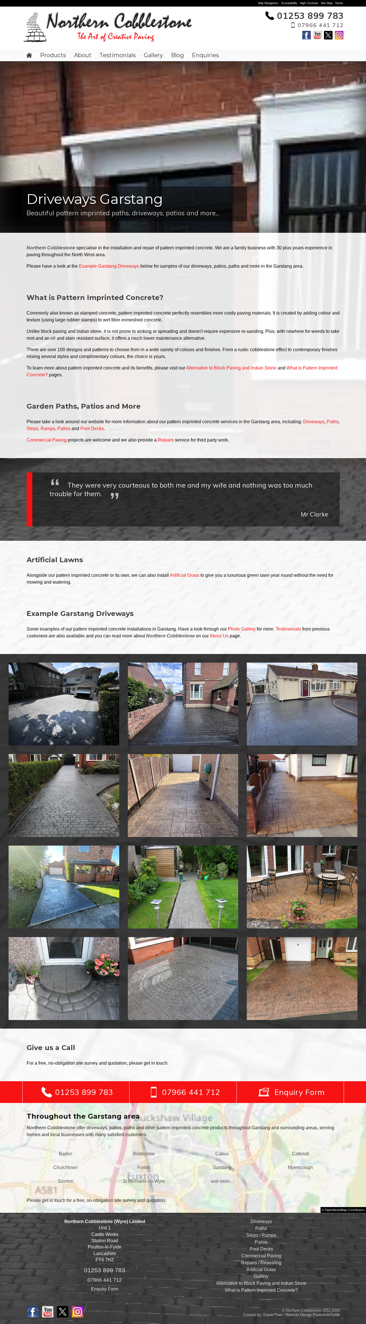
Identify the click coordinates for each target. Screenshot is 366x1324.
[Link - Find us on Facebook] (306, 37)
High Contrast (309, 3)
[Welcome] (29, 55)
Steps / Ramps (261, 1235)
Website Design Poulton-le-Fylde (313, 1315)
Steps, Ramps (41, 428)
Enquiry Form (104, 1289)
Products (53, 55)
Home (339, 3)
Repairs (166, 440)
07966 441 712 (104, 1280)
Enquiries (205, 55)
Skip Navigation (268, 3)
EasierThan (272, 1315)
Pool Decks (92, 428)
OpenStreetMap (336, 1210)
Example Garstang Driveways (109, 266)
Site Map (327, 3)
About (83, 55)
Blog (177, 55)
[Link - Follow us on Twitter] (328, 37)
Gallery (153, 55)
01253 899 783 (104, 1270)
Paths (333, 421)
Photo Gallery (242, 629)
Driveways (314, 421)
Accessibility (289, 3)
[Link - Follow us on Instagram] (339, 37)
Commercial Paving (47, 440)
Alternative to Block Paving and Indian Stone (231, 367)
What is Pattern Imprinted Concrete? (261, 1290)
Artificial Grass (184, 575)
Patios (63, 428)
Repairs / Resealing (261, 1262)
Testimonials (118, 55)
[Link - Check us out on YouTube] (317, 37)
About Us (219, 635)
